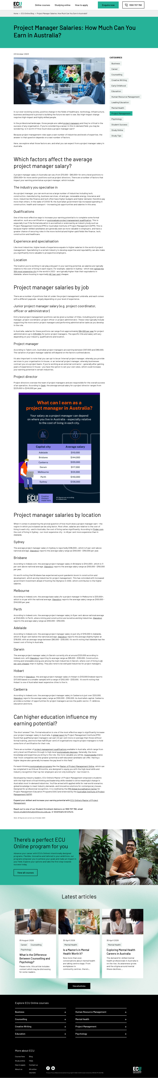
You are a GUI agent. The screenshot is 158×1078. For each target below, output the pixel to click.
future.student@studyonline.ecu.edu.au (32, 811)
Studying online (62, 5)
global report (59, 735)
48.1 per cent (55, 274)
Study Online (117, 130)
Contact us (33, 1065)
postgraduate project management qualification (69, 220)
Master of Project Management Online (77, 766)
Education (116, 91)
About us (18, 1069)
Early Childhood (119, 85)
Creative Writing (119, 80)
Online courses (42, 5)
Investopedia (90, 755)
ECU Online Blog (27, 13)
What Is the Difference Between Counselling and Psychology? (34, 958)
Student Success (119, 124)
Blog (31, 1056)
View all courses (25, 872)
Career (115, 69)
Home (16, 13)
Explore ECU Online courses (32, 1003)
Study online (20, 1061)
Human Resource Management (126, 96)
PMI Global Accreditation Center (82, 789)
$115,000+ (37, 334)
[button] (108, 5)
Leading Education (120, 102)
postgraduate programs (41, 766)
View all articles (79, 986)
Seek (43, 385)
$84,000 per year (86, 331)
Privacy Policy (50, 1072)
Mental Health (118, 108)
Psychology (117, 119)
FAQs (31, 1061)
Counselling (117, 74)
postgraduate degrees (67, 752)
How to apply (81, 5)
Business (116, 63)
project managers (71, 123)
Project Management (121, 113)
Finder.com (98, 529)
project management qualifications (50, 749)
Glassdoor (34, 550)
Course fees (20, 1056)
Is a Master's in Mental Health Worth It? (76, 951)
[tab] (40, 1011)
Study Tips (116, 135)
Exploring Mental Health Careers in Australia (121, 951)
